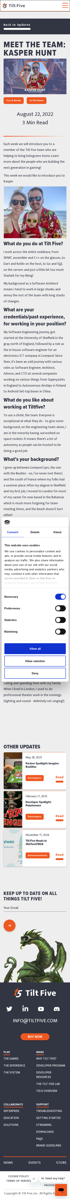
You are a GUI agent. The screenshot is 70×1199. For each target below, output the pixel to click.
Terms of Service (18, 1181)
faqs (39, 1139)
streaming (44, 1125)
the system (12, 1072)
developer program (50, 1066)
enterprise (11, 1111)
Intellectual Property (51, 1183)
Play (7, 1052)
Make (40, 1052)
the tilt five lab (48, 1084)
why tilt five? (46, 1059)
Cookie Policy (18, 1176)
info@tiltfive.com (35, 1020)
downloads (45, 1132)
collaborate (13, 1104)
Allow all (35, 648)
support (42, 1104)
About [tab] (57, 532)
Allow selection (35, 660)
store (61, 1162)
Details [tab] (35, 532)
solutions (11, 1125)
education (11, 1118)
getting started (48, 1118)
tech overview (46, 1091)
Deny (35, 673)
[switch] (60, 608)
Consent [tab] (12, 532)
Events (34, 1162)
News (8, 1162)
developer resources (43, 1074)
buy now (35, 1037)
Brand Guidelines (48, 1145)
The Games (11, 1059)
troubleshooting (49, 1111)
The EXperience (14, 1066)
